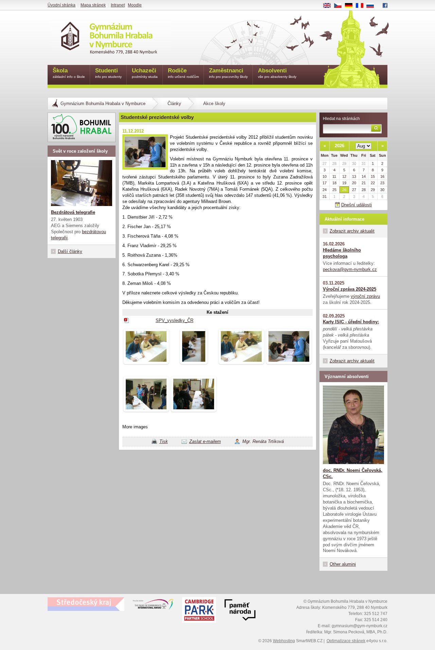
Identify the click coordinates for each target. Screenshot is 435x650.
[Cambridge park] (240, 611)
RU (373, 6)
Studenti (108, 73)
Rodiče (183, 73)
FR (362, 6)
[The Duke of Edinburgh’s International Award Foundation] (153, 605)
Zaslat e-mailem (205, 441)
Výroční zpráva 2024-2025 (349, 289)
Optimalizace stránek (346, 641)
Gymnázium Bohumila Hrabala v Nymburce (102, 103)
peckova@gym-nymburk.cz (350, 269)
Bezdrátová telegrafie (73, 212)
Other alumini (343, 564)
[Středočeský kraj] (86, 604)
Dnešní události (356, 204)
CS (340, 6)
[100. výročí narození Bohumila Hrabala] (82, 127)
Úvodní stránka (61, 5)
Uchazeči (145, 73)
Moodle (135, 5)
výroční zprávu (365, 296)
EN (329, 6)
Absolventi (277, 73)
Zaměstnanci (228, 73)
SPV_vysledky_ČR (174, 320)
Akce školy (214, 103)
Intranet (118, 5)
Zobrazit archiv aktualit (352, 231)
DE (351, 6)
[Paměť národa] (199, 611)
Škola (69, 73)
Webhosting (284, 641)
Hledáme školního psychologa (342, 253)
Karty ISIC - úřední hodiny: (351, 321)
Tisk (163, 441)
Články (174, 103)
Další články (70, 251)
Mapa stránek (93, 5)
